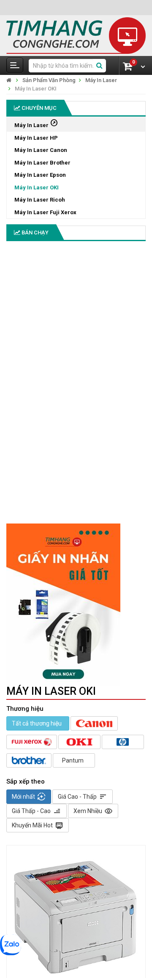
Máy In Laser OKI (36, 88)
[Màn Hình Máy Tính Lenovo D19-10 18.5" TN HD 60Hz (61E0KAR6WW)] (22, 459)
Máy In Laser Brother (42, 162)
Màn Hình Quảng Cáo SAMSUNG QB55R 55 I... (26, 287)
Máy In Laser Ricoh (39, 200)
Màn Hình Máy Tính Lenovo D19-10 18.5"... (24, 487)
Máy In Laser (101, 80)
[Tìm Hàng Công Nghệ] (76, 35)
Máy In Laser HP (36, 138)
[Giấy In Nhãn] (76, 605)
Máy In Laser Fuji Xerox (45, 212)
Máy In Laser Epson (40, 175)
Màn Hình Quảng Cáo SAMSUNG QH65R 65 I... (26, 387)
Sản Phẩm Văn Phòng (49, 80)
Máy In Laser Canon (40, 150)
